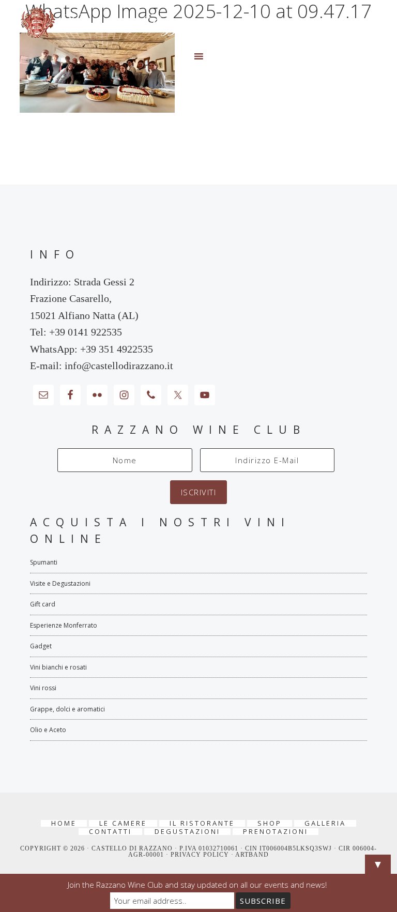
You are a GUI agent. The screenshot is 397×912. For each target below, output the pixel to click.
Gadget (41, 646)
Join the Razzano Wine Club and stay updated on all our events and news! (197, 884)
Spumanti (43, 562)
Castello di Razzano (198, 22)
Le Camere (123, 823)
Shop (269, 823)
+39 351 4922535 (116, 349)
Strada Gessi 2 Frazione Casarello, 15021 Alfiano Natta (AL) (84, 298)
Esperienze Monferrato (63, 625)
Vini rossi (43, 687)
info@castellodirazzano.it (119, 365)
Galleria (325, 823)
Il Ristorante (202, 823)
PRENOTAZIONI (275, 831)
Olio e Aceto (48, 729)
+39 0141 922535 (85, 332)
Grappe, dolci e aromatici (67, 709)
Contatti (110, 831)
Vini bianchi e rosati (58, 667)
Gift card (42, 604)
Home (64, 823)
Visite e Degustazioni (60, 583)
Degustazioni (187, 831)
